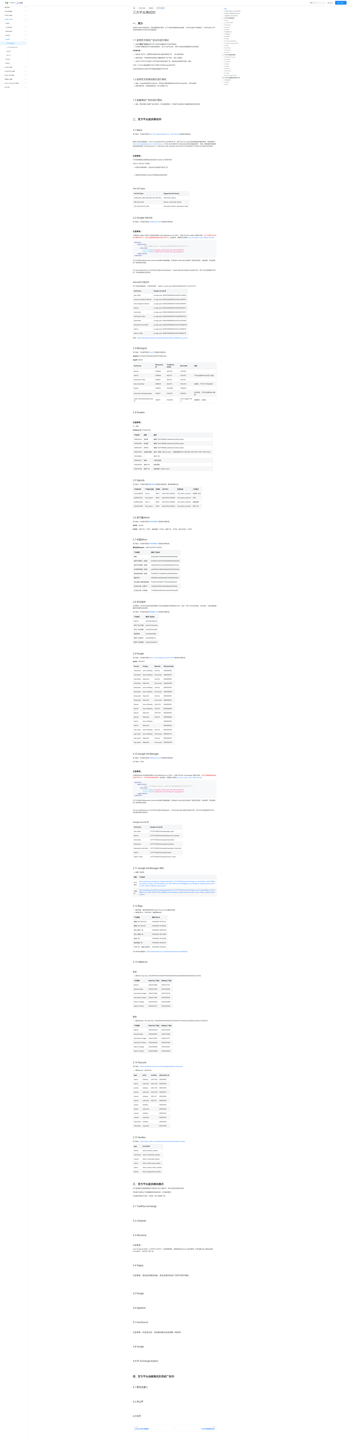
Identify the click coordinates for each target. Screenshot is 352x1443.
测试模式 (8, 51)
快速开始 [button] (7, 7)
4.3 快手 (226, 84)
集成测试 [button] (8, 39)
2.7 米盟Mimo (227, 34)
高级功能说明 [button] (9, 31)
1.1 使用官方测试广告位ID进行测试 (232, 11)
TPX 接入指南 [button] (8, 15)
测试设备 (152, 484)
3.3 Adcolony (227, 61)
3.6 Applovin (227, 68)
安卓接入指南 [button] (8, 19)
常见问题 (8, 59)
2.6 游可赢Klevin (228, 31)
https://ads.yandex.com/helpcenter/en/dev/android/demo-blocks (162, 1141)
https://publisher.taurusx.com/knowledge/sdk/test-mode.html (161, 1066)
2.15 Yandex (227, 52)
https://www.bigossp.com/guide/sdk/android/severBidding (167, 951)
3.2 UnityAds (227, 59)
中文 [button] (330, 3)
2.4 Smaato (227, 27)
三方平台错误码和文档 (11, 47)
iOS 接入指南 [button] (8, 67)
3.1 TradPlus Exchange (229, 57)
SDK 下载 (340, 3)
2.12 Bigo (226, 45)
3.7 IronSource (227, 70)
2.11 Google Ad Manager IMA (231, 43)
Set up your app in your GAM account (189, 777)
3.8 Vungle (226, 73)
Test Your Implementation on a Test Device (164, 134)
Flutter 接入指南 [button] (9, 75)
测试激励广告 (153, 612)
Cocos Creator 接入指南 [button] (12, 83)
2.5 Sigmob (226, 29)
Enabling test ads (155, 222)
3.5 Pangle (226, 66)
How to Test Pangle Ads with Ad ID (161, 658)
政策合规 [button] (8, 35)
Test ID (151, 352)
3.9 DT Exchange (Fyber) (230, 75)
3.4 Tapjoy (226, 64)
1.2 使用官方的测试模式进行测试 (232, 13)
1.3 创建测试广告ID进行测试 (231, 15)
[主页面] (134, 8)
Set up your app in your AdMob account (200, 237)
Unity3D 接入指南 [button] (10, 71)
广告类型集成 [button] (9, 27)
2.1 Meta (226, 20)
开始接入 (8, 23)
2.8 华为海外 (227, 36)
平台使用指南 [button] (8, 11)
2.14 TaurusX (227, 50)
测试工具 (8, 55)
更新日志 (8, 63)
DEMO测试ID (153, 521)
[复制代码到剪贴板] (214, 242)
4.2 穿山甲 (226, 82)
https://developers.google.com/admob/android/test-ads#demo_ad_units (162, 338)
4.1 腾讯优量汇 (227, 80)
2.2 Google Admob (228, 22)
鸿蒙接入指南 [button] (8, 79)
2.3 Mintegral (227, 25)
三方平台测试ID (10, 43)
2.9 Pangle (226, 38)
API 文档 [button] (7, 87)
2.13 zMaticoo (227, 48)
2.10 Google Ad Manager (230, 41)
